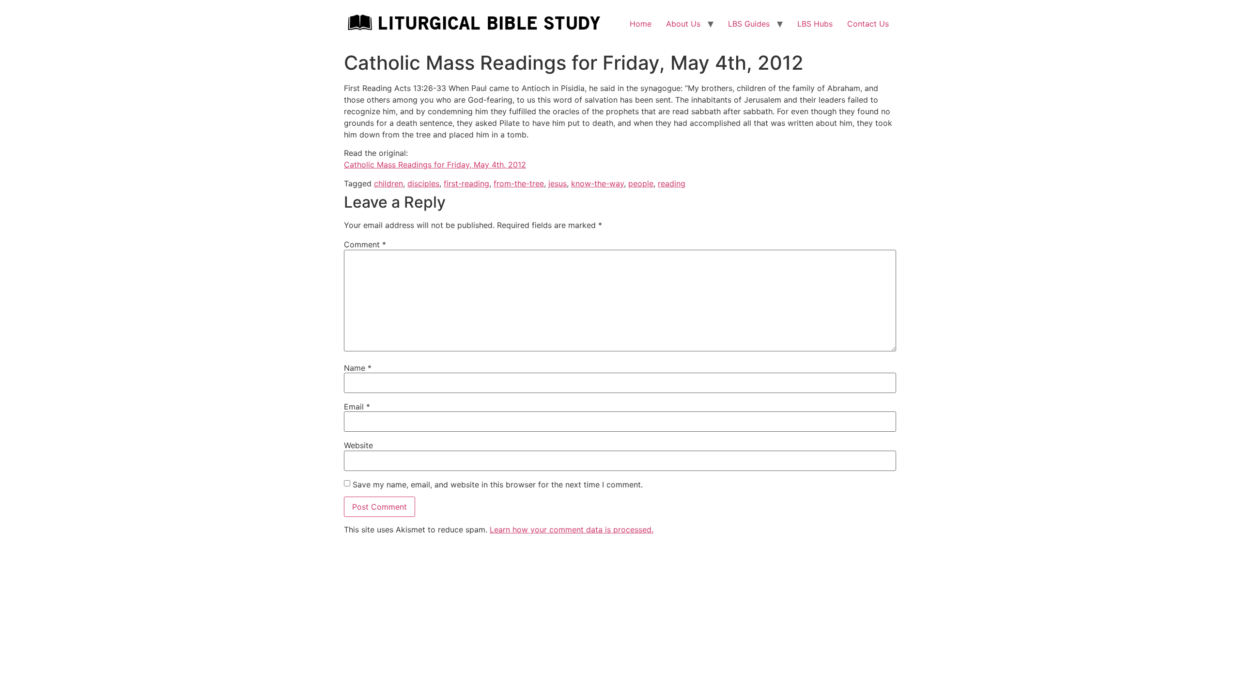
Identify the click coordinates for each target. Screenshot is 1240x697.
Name (358, 368)
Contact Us (868, 24)
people (640, 183)
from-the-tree (519, 183)
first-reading (466, 183)
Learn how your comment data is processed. (571, 529)
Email (357, 406)
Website (358, 445)
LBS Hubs (815, 24)
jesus (557, 183)
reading (671, 183)
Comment (365, 244)
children (388, 183)
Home (640, 24)
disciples (423, 183)
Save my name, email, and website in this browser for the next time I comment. (498, 484)
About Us (683, 24)
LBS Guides (749, 24)
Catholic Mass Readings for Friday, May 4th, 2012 (435, 164)
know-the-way (597, 183)
